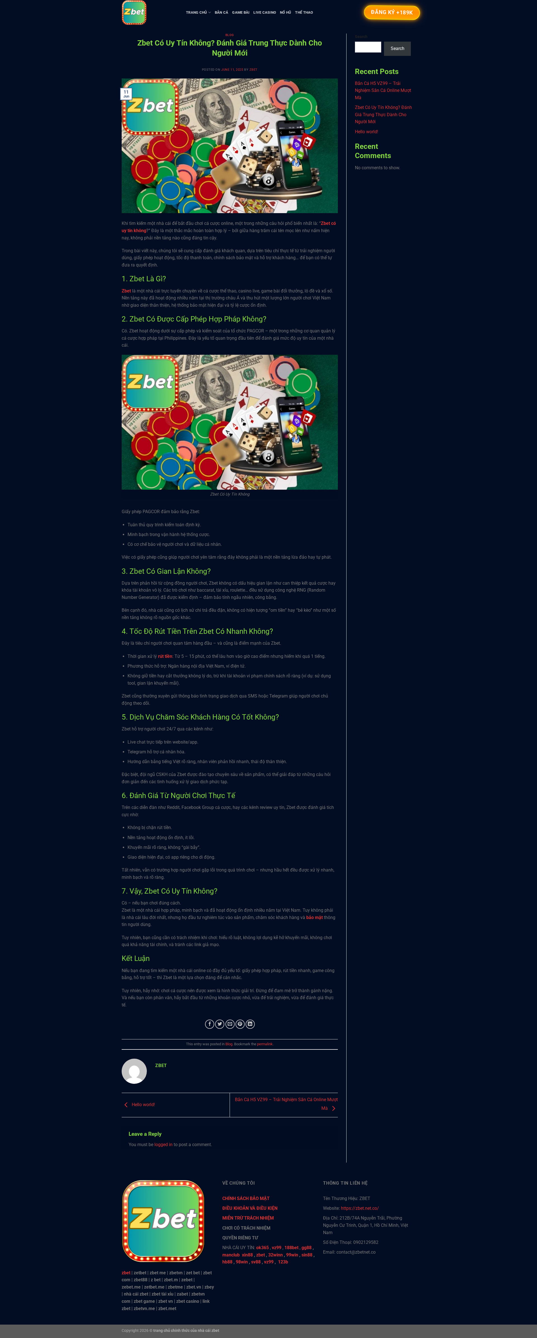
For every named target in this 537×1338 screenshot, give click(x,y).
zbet (253, 70)
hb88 (227, 1262)
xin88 (247, 1255)
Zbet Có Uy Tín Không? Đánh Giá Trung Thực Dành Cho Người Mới (383, 114)
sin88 (307, 1255)
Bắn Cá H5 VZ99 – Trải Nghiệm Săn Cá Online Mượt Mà (383, 90)
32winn (275, 1255)
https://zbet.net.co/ (360, 1208)
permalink (265, 1044)
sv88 (256, 1262)
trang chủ (196, 12)
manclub (231, 1255)
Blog (229, 35)
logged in (163, 1144)
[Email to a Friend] (230, 1024)
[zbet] (150, 12)
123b (283, 1262)
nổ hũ (285, 12)
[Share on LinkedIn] (250, 1024)
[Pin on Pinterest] (240, 1024)
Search (361, 36)
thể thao (304, 12)
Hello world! (143, 1104)
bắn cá (222, 12)
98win (242, 1262)
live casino (264, 12)
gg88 (307, 1247)
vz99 (269, 1262)
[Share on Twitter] (219, 1024)
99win (292, 1255)
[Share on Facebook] (209, 1024)
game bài (240, 12)
